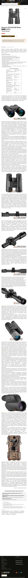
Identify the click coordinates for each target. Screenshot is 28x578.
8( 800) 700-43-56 (19, 560)
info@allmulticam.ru (19, 564)
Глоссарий (2, 561)
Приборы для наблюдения (5, 511)
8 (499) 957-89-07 (21, 41)
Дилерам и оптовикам (4, 560)
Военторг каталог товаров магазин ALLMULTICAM (16, 512)
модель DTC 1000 (23, 461)
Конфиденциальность (4, 562)
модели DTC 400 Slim (15, 471)
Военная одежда (16, 511)
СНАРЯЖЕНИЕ (18, 2)
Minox (11, 511)
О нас (2, 556)
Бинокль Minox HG (4, 349)
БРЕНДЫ (6, 2)
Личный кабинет (3, 565)
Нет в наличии (8, 36)
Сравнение (2, 566)
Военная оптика (13, 514)
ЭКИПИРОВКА (12, 2)
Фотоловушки (3, 412)
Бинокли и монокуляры (5, 512)
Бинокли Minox (3, 305)
